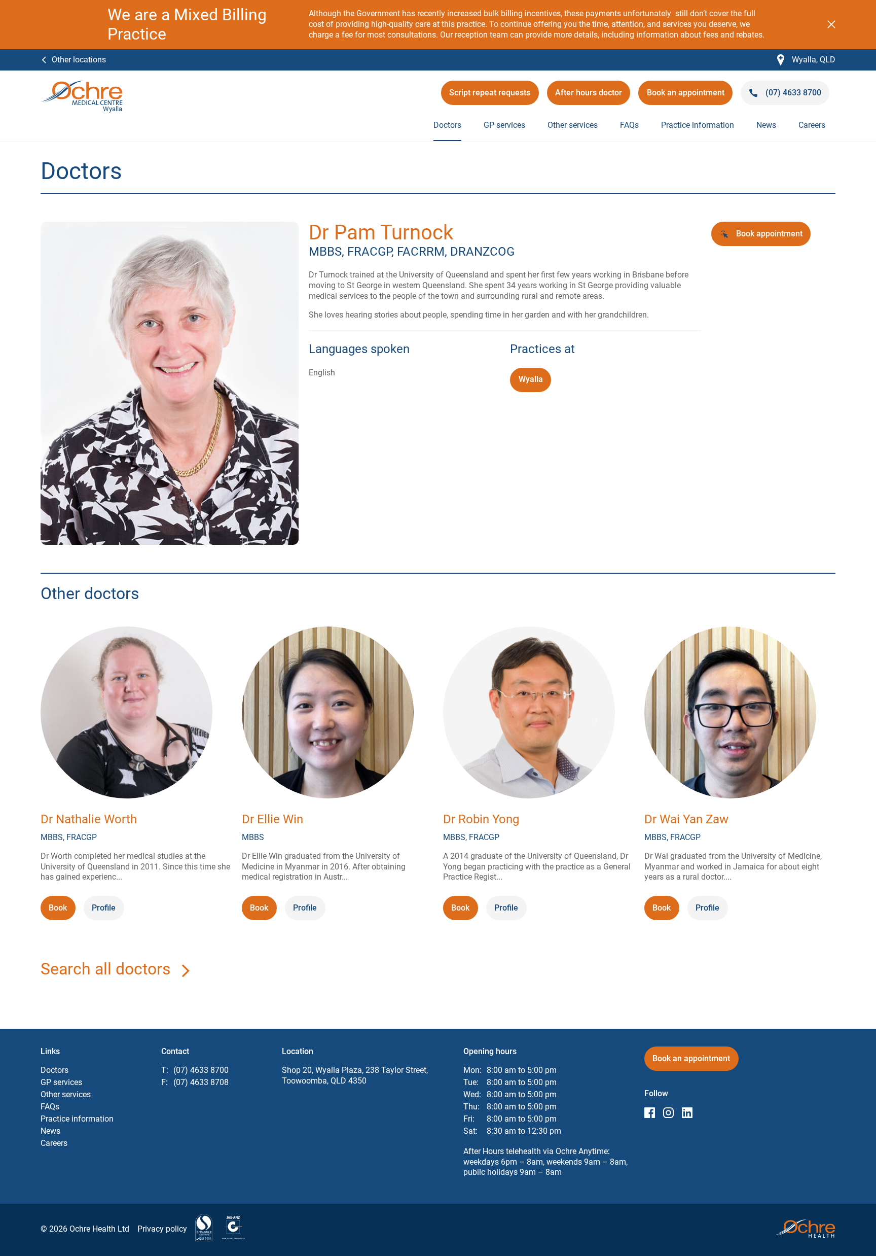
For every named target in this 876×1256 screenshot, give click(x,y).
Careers (811, 125)
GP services (504, 125)
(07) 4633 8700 (201, 1070)
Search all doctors (106, 969)
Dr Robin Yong (481, 819)
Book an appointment (685, 96)
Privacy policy (162, 1229)
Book (62, 911)
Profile (104, 908)
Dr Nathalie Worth (89, 819)
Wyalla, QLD (806, 60)
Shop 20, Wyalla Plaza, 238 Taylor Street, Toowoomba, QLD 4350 (355, 1075)
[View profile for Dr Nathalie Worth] (126, 713)
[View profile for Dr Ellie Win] (328, 713)
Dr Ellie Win (272, 819)
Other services (573, 125)
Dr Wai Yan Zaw (686, 819)
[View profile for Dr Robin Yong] (529, 713)
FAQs (629, 125)
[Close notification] (831, 24)
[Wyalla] (82, 85)
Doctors (447, 125)
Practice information (697, 125)
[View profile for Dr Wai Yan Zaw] (730, 713)
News (766, 125)
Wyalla (531, 379)
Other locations (79, 59)
